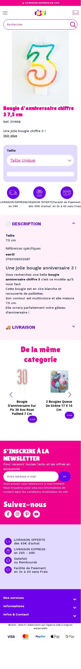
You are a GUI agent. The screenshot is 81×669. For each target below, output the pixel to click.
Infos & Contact (16, 614)
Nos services (13, 598)
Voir (32, 419)
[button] (11, 394)
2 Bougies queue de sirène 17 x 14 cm (59, 405)
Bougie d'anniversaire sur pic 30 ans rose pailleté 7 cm (22, 407)
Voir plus (10, 135)
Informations (13, 606)
